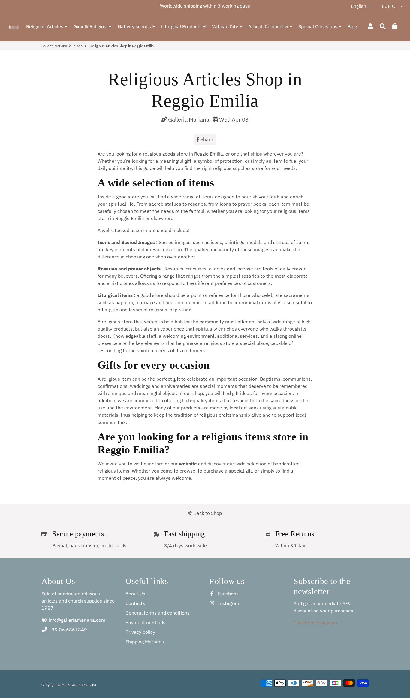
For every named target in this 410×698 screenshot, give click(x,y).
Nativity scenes (135, 26)
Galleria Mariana (54, 46)
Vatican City (225, 26)
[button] (362, 6)
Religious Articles (45, 26)
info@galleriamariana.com (76, 620)
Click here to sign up (315, 623)
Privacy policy (140, 632)
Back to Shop (207, 513)
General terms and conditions (157, 613)
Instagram (228, 603)
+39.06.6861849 (67, 630)
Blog (352, 26)
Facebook (228, 594)
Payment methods (145, 622)
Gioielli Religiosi (91, 26)
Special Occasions (318, 26)
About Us (135, 594)
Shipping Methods (144, 642)
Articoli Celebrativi (268, 26)
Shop (78, 46)
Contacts (135, 603)
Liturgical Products (182, 26)
